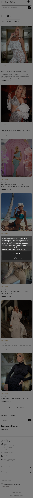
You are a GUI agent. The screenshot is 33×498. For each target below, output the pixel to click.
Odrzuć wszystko (16, 258)
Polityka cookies (7, 249)
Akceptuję (16, 254)
